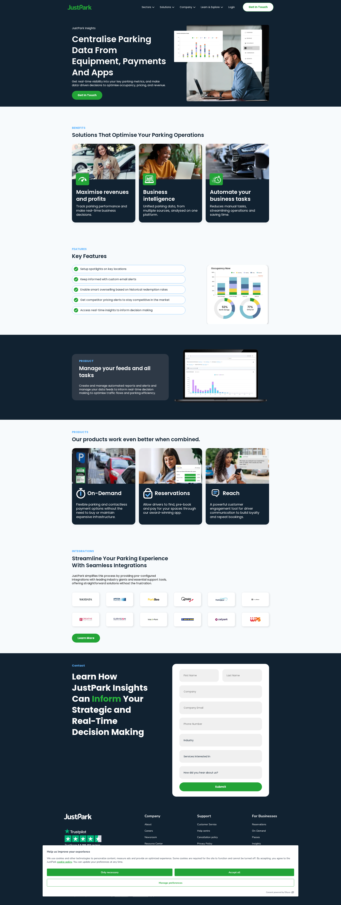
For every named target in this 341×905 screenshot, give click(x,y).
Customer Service (206, 824)
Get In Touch (258, 7)
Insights (256, 843)
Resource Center (154, 843)
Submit (220, 787)
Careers (149, 831)
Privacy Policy (204, 843)
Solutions (165, 7)
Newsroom (151, 837)
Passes (256, 837)
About (148, 824)
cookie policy (64, 862)
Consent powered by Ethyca (278, 892)
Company (186, 7)
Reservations (259, 824)
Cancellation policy (207, 837)
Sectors (146, 7)
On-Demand (259, 831)
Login (231, 7)
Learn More (86, 638)
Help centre (203, 831)
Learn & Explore (210, 7)
